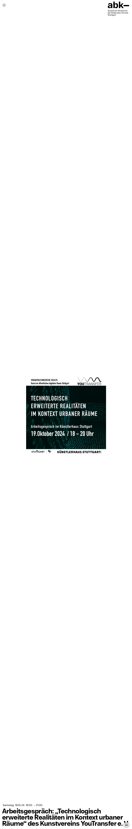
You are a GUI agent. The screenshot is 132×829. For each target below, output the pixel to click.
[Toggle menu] (126, 825)
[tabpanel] (66, 414)
